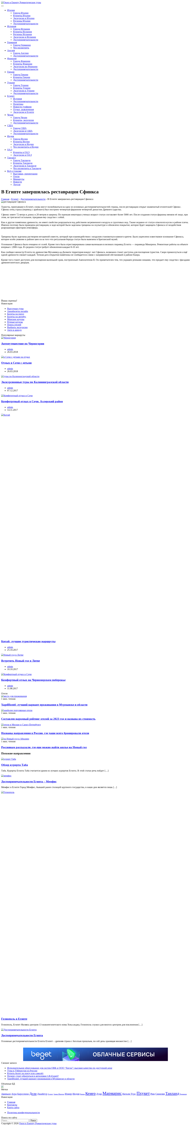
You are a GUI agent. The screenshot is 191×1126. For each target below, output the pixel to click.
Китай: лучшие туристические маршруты (28, 641)
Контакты (12, 1105)
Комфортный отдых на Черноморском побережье (33, 679)
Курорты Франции (22, 64)
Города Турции (21, 85)
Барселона (23, 1093)
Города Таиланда (21, 160)
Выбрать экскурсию (17, 327)
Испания (11, 26)
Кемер (90, 1093)
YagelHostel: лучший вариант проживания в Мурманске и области (44, 704)
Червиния (183, 1094)
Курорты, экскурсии (23, 120)
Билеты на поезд (15, 314)
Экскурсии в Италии (23, 18)
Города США (20, 128)
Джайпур (42, 1093)
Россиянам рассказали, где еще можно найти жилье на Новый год (44, 747)
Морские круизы (15, 319)
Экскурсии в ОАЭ (22, 155)
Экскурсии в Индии (23, 144)
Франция (11, 58)
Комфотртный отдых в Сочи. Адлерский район (32, 401)
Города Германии (22, 45)
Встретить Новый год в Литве (20, 660)
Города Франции (21, 61)
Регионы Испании (22, 34)
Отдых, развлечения (23, 109)
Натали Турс (129, 1093)
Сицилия (160, 1093)
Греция (10, 72)
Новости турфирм (22, 106)
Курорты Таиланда (22, 163)
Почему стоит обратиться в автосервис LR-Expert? (33, 1076)
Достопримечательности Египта (22, 1035)
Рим (152, 1093)
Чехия (10, 115)
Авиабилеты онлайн (17, 311)
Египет (10, 96)
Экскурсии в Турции (23, 90)
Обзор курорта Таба (14, 764)
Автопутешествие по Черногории (22, 343)
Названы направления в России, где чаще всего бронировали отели (45, 733)
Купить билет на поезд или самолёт (25, 1073)
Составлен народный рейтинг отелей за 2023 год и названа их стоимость (48, 718)
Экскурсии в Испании (24, 37)
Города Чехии (20, 117)
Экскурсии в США (23, 131)
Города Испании (21, 29)
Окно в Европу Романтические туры (38, 1123)
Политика (18, 104)
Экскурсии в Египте (23, 112)
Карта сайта (13, 1107)
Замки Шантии (59, 1094)
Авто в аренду (14, 330)
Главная (11, 1102)
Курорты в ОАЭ (21, 152)
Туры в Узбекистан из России (22, 1070)
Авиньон (6, 1093)
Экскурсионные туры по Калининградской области (35, 382)
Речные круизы (15, 322)
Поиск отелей (14, 324)
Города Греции (20, 74)
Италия (11, 10)
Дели (33, 1093)
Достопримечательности (25, 23)
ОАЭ (9, 149)
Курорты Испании (22, 31)
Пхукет (143, 1093)
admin (10, 349)
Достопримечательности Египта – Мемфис (29, 781)
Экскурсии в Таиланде (24, 165)
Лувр (99, 1093)
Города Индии (20, 139)
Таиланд (11, 157)
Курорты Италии (21, 15)
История (17, 98)
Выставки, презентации (25, 173)
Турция (11, 82)
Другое (16, 184)
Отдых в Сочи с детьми (16, 362)
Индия (10, 136)
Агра (14, 1093)
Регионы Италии (21, 21)
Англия (11, 50)
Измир (68, 1093)
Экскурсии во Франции (25, 66)
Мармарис (112, 1093)
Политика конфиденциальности (23, 1112)
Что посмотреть (21, 47)
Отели (16, 176)
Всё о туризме (14, 171)
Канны (82, 1094)
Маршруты (18, 179)
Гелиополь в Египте (14, 1018)
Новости (17, 182)
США (10, 125)
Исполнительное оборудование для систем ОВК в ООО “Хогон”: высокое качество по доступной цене (59, 1068)
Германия (12, 42)
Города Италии (21, 13)
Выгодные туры (15, 308)
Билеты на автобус (16, 316)
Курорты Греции (21, 77)
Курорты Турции (21, 88)
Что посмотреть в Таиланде (27, 168)
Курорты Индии (21, 141)
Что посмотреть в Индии (25, 147)
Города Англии (21, 53)
